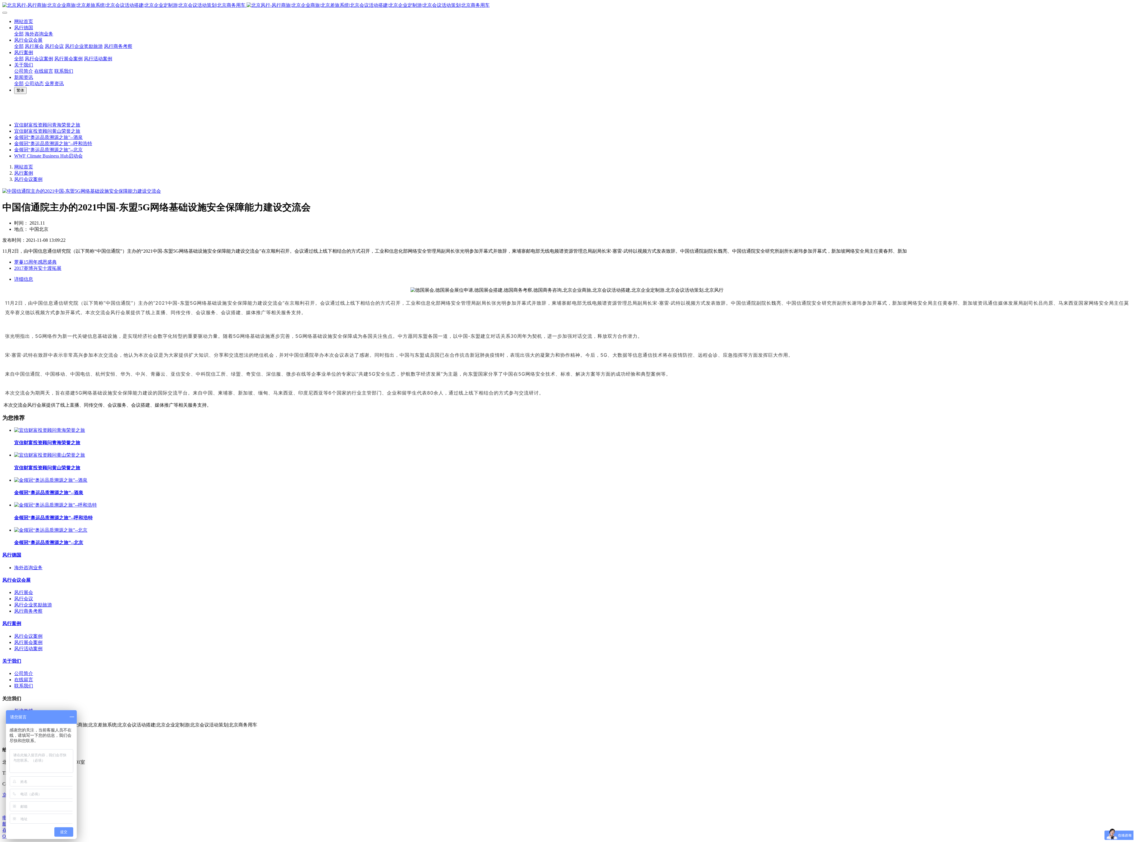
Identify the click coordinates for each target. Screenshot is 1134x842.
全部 (19, 33)
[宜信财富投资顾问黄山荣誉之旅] (49, 454)
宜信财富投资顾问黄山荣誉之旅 (47, 131)
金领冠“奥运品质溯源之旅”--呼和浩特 (53, 143)
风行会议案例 (28, 179)
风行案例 (23, 173)
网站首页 (23, 21)
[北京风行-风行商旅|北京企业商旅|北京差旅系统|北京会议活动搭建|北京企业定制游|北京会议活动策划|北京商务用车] (567, 5)
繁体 (20, 90)
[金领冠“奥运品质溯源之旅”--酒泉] (50, 480)
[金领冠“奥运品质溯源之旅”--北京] (50, 530)
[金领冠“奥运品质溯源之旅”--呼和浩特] (55, 504)
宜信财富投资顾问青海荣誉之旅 (47, 124)
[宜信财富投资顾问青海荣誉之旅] (49, 430)
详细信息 (23, 279)
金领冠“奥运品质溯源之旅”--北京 (48, 149)
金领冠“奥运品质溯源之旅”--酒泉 (48, 137)
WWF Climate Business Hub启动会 (48, 155)
